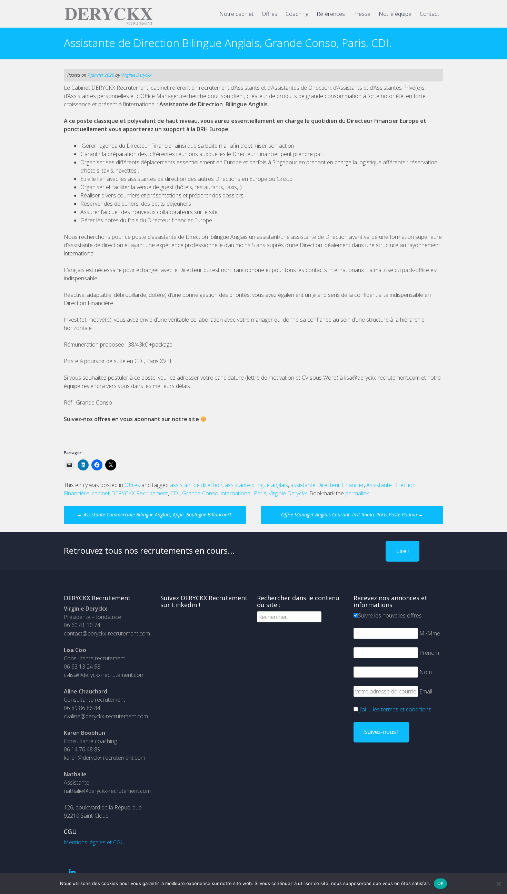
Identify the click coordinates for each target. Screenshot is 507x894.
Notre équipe (395, 14)
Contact (429, 14)
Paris (260, 493)
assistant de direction (196, 485)
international (236, 493)
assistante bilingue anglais (256, 485)
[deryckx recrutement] (108, 24)
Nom (425, 672)
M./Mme (429, 633)
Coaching (297, 14)
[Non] (498, 883)
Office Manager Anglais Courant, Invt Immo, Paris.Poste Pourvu (352, 514)
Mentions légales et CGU (94, 842)
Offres (269, 14)
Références (331, 14)
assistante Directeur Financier (327, 485)
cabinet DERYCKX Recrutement (130, 493)
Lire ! (402, 551)
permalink (357, 493)
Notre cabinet (236, 14)
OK (440, 883)
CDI (175, 493)
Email (425, 691)
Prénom (429, 653)
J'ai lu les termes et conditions (395, 709)
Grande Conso (200, 493)
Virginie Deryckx (136, 75)
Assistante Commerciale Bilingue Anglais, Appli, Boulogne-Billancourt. (155, 514)
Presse (361, 14)
